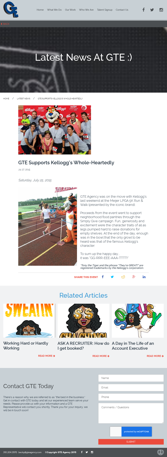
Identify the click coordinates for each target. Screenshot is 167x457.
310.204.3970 (10, 452)
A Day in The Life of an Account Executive (133, 346)
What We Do (54, 9)
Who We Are (86, 9)
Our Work (70, 9)
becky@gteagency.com (29, 452)
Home (40, 9)
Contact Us (122, 9)
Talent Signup (104, 9)
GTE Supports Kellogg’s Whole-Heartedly (60, 99)
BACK (6, 24)
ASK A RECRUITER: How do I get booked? (83, 346)
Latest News (24, 99)
